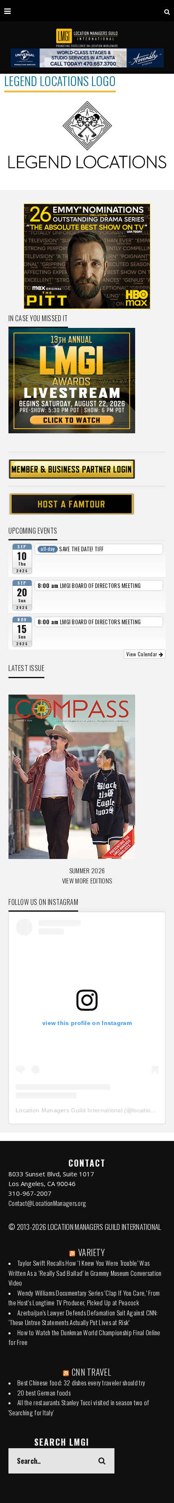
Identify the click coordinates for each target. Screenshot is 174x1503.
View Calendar (142, 654)
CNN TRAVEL (91, 1372)
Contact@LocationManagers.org (47, 1203)
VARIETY (91, 1252)
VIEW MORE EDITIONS (87, 880)
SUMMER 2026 (87, 870)
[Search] (167, 10)
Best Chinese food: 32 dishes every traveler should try (81, 1382)
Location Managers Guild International (69, 1110)
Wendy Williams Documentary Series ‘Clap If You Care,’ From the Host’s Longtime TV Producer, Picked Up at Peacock (84, 1297)
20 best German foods (44, 1392)
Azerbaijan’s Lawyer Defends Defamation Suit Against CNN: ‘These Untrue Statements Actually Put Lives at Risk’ (83, 1317)
